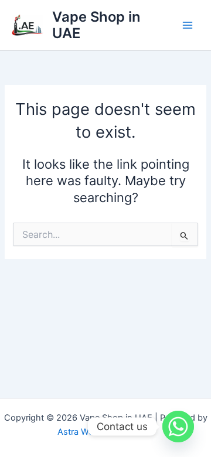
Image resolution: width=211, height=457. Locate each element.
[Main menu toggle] (187, 25)
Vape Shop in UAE (96, 25)
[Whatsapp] (178, 426)
